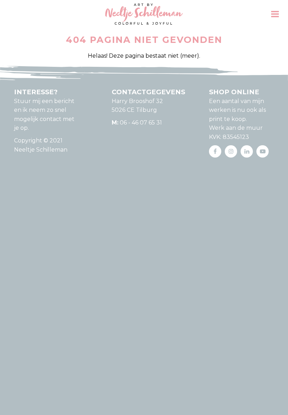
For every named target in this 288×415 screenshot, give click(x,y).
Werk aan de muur (236, 127)
